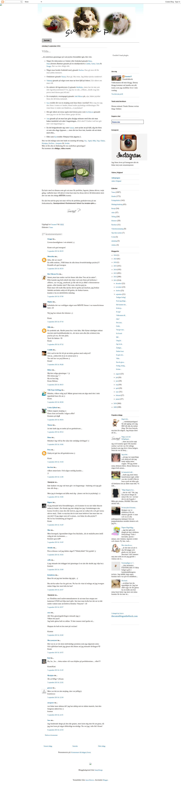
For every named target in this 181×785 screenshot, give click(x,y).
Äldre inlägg (101, 746)
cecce (48, 612)
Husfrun (81, 70)
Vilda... (118, 358)
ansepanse (50, 703)
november (119, 287)
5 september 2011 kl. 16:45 (55, 542)
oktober (118, 291)
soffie (49, 560)
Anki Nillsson (78, 96)
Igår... (117, 337)
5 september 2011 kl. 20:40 (55, 635)
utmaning (114, 241)
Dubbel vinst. (120, 351)
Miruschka (50, 256)
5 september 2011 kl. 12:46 (55, 477)
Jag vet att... (119, 344)
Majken (49, 302)
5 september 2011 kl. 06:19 (55, 251)
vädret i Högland (116, 181)
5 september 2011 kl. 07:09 (55, 296)
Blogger (105, 780)
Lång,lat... (119, 340)
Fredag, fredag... (121, 366)
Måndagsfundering (117, 204)
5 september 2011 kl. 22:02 (55, 682)
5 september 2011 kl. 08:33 (55, 385)
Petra (49, 450)
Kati (55, 137)
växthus (113, 245)
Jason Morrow (89, 780)
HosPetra (51, 143)
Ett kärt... (118, 369)
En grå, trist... (120, 355)
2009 (115, 407)
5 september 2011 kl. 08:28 (55, 364)
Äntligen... (119, 348)
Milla (94, 141)
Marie (90, 61)
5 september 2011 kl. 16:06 (55, 497)
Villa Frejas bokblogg (54, 390)
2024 (115, 255)
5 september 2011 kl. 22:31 (55, 715)
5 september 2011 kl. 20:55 (55, 652)
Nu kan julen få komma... (129, 507)
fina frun (50, 467)
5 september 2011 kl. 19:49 (55, 569)
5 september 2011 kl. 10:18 (55, 462)
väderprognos (115, 178)
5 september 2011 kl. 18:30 (55, 555)
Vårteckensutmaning (117, 229)
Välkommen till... (121, 315)
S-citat (113, 237)
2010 (115, 403)
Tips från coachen (116, 233)
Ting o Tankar (101, 141)
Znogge (49, 66)
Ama (48, 119)
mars (117, 392)
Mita (48, 530)
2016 (115, 262)
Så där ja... (119, 308)
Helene (49, 370)
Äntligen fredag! (121, 297)
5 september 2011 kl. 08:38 (55, 402)
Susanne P (128, 76)
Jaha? (117, 319)
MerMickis (79, 87)
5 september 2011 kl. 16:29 (55, 525)
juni (117, 381)
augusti (118, 374)
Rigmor (49, 502)
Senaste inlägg (48, 746)
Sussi (48, 103)
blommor (114, 221)
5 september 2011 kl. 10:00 (55, 444)
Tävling (113, 216)
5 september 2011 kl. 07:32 (55, 344)
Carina (93, 64)
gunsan (49, 688)
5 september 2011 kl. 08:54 (55, 420)
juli (117, 377)
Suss (48, 720)
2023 (115, 259)
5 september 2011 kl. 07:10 (55, 322)
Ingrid (90, 141)
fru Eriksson (89, 112)
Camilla (88, 64)
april (117, 388)
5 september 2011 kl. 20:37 (55, 590)
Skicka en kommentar (51, 735)
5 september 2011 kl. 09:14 (55, 432)
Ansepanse (59, 143)
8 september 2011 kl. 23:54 (55, 730)
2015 (115, 266)
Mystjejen (45, 143)
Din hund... (125, 581)
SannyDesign (99, 770)
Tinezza (63, 77)
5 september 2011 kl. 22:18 (55, 697)
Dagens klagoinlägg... (128, 527)
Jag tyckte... (125, 454)
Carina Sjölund (52, 407)
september (119, 294)
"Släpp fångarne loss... (128, 490)
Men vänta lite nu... (127, 545)
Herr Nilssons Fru (53, 274)
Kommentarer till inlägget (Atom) (81, 752)
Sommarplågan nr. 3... (128, 563)
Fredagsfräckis (115, 200)
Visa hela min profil (117, 94)
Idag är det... (125, 419)
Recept (113, 208)
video (113, 212)
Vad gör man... (120, 330)
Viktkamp (49, 81)
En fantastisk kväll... (127, 472)
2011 (115, 280)
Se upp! (118, 312)
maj (117, 385)
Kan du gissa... (120, 362)
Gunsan (71, 128)
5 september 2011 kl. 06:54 (55, 268)
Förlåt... (118, 326)
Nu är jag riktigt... (121, 301)
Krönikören (51, 575)
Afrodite (66, 143)
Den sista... (119, 322)
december (119, 283)
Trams (51, 227)
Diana (48, 64)
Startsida (46, 40)
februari (118, 395)
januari (118, 399)
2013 (115, 273)
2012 (115, 277)
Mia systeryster (52, 640)
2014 (115, 269)
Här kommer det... (121, 305)
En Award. (119, 333)
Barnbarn (114, 225)
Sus (85, 141)
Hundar (113, 196)
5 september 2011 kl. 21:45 (55, 670)
